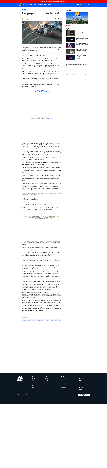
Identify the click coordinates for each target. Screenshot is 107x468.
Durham (35, 4)
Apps (33, 387)
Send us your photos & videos (84, 382)
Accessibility (81, 389)
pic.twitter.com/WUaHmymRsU (42, 117)
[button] (18, 4)
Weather (33, 380)
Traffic (33, 382)
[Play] (77, 18)
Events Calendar (82, 385)
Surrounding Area (47, 4)
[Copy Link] (61, 18)
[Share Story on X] (50, 18)
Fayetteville (40, 4)
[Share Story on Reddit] (53, 18)
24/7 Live (25, 4)
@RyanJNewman (48, 215)
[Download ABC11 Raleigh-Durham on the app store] (81, 395)
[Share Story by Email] (58, 18)
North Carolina (63, 380)
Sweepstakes (63, 387)
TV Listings (81, 387)
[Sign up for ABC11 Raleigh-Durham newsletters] (26, 395)
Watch (33, 383)
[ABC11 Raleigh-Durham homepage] (20, 4)
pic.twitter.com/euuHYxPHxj (42, 90)
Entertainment (63, 385)
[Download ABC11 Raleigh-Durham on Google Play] (87, 395)
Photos (33, 385)
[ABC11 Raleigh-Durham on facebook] (18, 395)
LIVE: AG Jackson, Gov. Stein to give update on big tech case (53, 1)
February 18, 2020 (47, 91)
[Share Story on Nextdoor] (56, 18)
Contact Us (81, 380)
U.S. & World (63, 378)
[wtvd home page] (20, 378)
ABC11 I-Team (63, 382)
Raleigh (30, 4)
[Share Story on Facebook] (48, 18)
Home (33, 378)
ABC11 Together (82, 383)
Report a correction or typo (26, 312)
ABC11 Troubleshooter (65, 383)
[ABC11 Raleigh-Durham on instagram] (24, 395)
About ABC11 (81, 378)
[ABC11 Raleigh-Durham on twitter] (21, 395)
